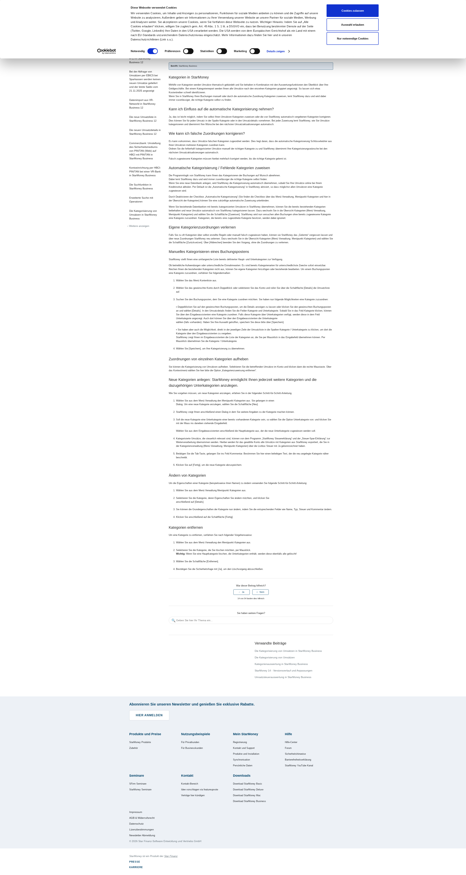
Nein (262, 592)
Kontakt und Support (244, 748)
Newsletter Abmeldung (142, 835)
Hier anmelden (149, 715)
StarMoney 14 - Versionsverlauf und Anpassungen (283, 670)
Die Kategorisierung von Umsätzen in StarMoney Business (143, 214)
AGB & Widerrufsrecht (142, 817)
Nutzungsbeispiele (195, 734)
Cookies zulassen (352, 10)
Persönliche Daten (242, 765)
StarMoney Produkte (140, 742)
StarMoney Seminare (140, 789)
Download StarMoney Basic (247, 783)
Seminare (136, 775)
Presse (134, 861)
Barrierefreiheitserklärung (298, 759)
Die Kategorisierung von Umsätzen (275, 657)
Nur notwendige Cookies (352, 38)
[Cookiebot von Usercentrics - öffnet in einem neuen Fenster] (107, 51)
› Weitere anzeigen (138, 225)
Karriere (136, 867)
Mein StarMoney (245, 734)
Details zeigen (276, 51)
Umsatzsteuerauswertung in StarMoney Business (283, 677)
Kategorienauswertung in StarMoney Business (281, 664)
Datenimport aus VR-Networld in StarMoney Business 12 (142, 103)
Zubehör (133, 748)
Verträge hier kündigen (193, 795)
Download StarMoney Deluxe (248, 789)
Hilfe (288, 734)
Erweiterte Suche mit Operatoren (141, 199)
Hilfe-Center (291, 742)
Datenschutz (136, 823)
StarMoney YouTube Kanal (299, 765)
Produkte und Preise (145, 734)
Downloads (241, 775)
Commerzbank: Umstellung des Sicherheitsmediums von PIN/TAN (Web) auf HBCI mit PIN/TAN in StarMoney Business (145, 151)
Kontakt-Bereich (189, 783)
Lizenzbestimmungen (141, 829)
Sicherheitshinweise (295, 753)
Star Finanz (170, 856)
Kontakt (187, 775)
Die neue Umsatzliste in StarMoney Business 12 (143, 118)
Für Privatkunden (190, 742)
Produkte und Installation (246, 753)
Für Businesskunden (192, 748)
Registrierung (240, 742)
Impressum (135, 812)
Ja (243, 592)
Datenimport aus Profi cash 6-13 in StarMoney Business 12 (145, 58)
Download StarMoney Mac (247, 795)
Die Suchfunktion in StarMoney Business (141, 186)
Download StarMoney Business (249, 801)
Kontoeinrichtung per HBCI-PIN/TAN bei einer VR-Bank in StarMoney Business (145, 171)
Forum (288, 748)
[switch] (188, 51)
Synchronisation (241, 759)
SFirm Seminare (137, 783)
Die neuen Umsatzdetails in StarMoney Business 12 (145, 132)
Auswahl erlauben (352, 24)
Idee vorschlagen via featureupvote (199, 789)
